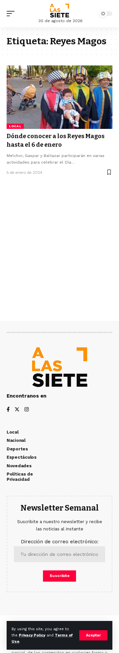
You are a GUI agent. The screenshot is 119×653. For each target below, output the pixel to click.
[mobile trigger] (12, 13)
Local (15, 126)
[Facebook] (8, 410)
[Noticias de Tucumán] (59, 11)
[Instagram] (26, 410)
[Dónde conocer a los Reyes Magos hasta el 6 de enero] (59, 97)
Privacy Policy (32, 635)
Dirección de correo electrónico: (60, 542)
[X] (17, 410)
